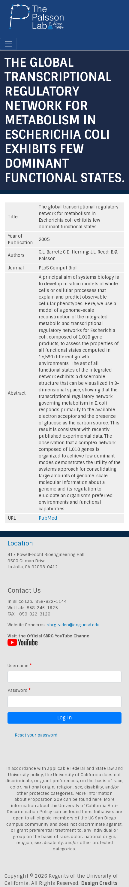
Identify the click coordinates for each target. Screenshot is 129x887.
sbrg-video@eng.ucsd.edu (73, 624)
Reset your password (36, 735)
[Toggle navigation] (8, 44)
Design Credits (99, 883)
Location (20, 543)
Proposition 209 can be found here (65, 799)
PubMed (48, 518)
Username (18, 665)
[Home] (36, 18)
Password (17, 690)
